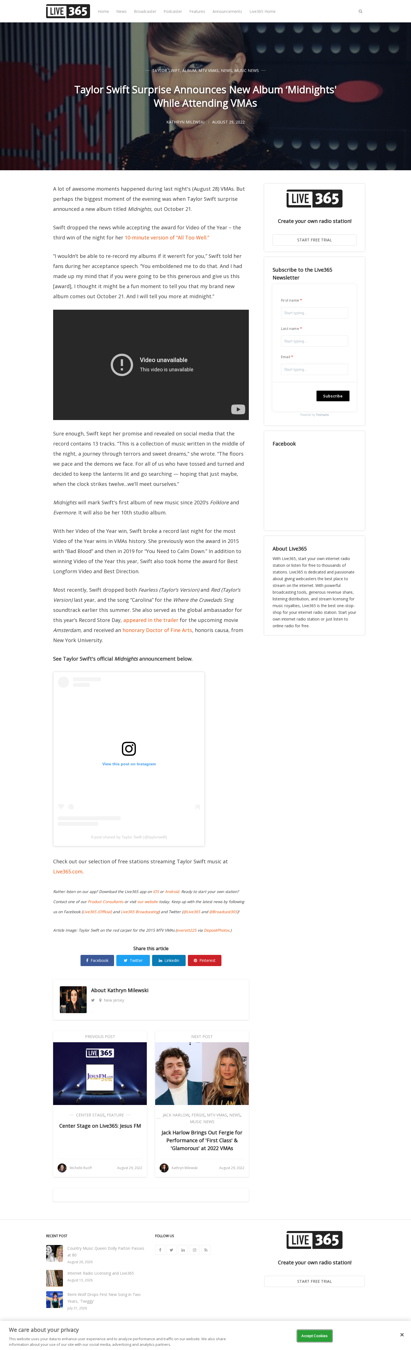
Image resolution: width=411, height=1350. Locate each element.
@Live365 (191, 911)
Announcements (227, 11)
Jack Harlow (176, 1115)
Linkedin (171, 960)
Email (285, 356)
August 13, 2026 (80, 1280)
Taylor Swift (166, 70)
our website (147, 901)
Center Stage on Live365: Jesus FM (100, 1125)
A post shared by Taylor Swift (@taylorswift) (129, 837)
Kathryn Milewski (127, 990)
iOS (156, 891)
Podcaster (173, 11)
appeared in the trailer (150, 620)
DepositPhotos (216, 930)
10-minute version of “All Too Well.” (167, 237)
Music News (246, 70)
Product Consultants (105, 901)
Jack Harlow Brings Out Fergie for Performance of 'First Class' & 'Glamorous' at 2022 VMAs (202, 1140)
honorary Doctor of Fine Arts (157, 630)
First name (290, 300)
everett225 (187, 930)
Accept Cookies (314, 1335)
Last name (290, 328)
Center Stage (90, 1115)
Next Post (202, 1036)
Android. (172, 891)
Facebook (99, 960)
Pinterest (207, 960)
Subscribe (333, 395)
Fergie (198, 1115)
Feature (115, 1115)
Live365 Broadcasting (140, 911)
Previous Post (100, 1036)
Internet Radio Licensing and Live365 (100, 1273)
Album (189, 70)
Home (103, 11)
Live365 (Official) (97, 911)
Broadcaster (145, 11)
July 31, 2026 (77, 1308)
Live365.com (67, 871)
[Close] (402, 1335)
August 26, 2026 (80, 1262)
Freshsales (322, 415)
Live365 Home (262, 11)
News (121, 11)
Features (197, 11)
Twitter (136, 960)
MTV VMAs (209, 70)
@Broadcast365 (223, 911)
